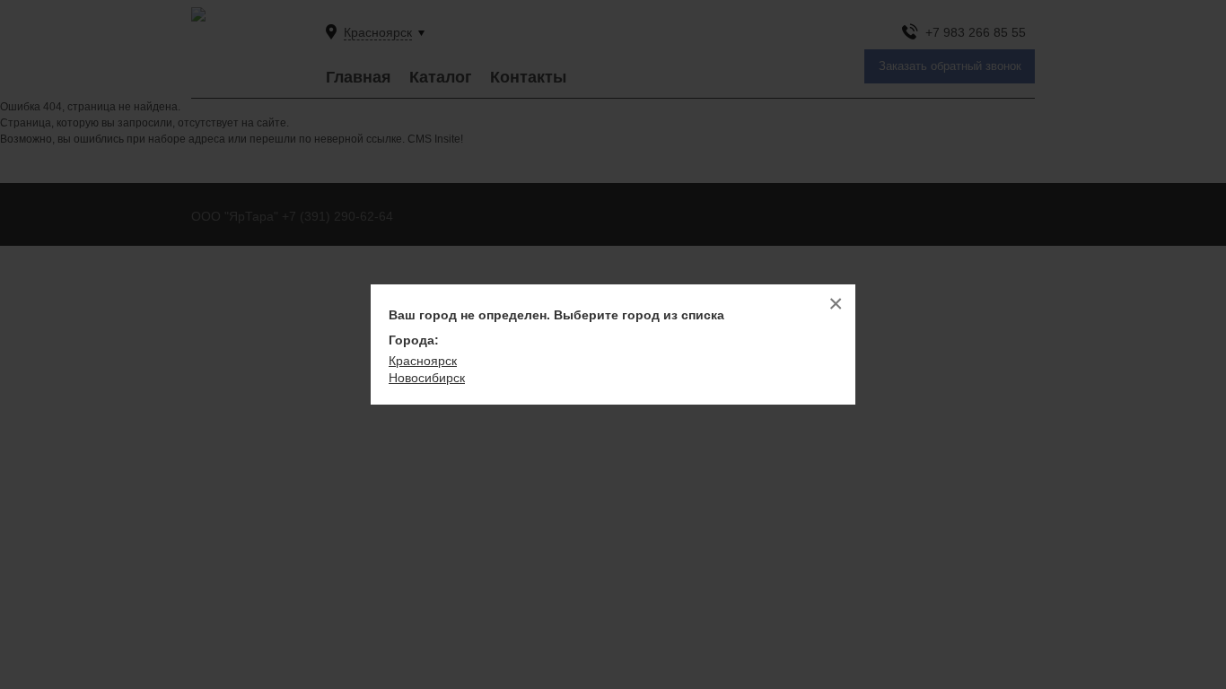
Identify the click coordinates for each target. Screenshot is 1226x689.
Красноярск (423, 360)
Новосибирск (427, 378)
